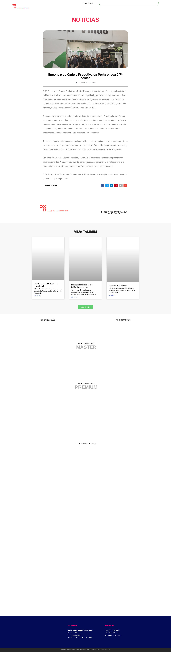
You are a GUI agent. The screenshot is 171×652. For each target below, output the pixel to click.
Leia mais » (37, 296)
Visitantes (70, 9)
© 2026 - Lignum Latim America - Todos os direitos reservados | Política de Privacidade (85, 649)
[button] (102, 185)
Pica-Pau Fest (122, 9)
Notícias (136, 9)
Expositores (85, 9)
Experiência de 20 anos (118, 285)
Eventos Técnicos (103, 9)
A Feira (58, 9)
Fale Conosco (150, 9)
